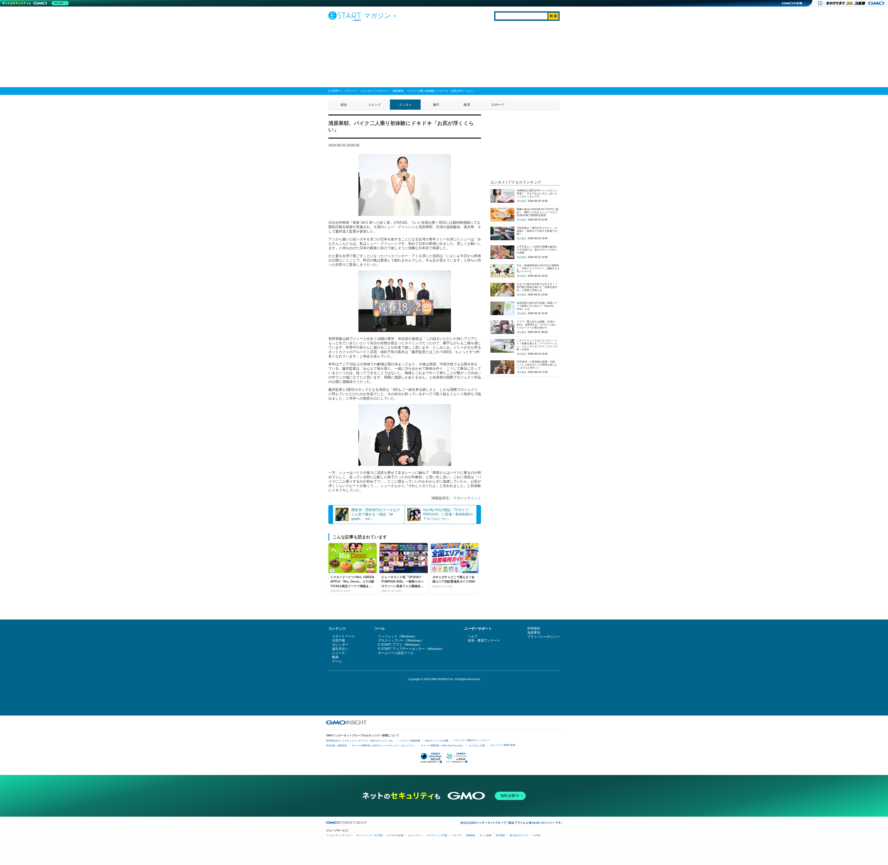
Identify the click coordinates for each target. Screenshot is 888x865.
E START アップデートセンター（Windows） (411, 649)
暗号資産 (500, 835)
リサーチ (456, 835)
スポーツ (497, 104)
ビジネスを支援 (395, 835)
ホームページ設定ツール (396, 653)
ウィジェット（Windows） (397, 636)
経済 (467, 104)
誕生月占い (340, 649)
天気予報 (338, 640)
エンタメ (367, 91)
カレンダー (340, 644)
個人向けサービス (519, 835)
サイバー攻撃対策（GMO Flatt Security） (442, 745)
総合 (344, 104)
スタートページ (343, 636)
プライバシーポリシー (543, 637)
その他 (536, 835)
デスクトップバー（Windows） (401, 640)
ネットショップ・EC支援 (369, 835)
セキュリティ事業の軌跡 (502, 745)
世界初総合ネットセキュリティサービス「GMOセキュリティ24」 (360, 740)
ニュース (338, 653)
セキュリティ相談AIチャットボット (471, 740)
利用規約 (533, 628)
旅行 (436, 104)
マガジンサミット (467, 498)
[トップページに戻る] (345, 16)
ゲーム (337, 661)
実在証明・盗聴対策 (336, 745)
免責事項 (533, 632)
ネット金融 (485, 835)
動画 (335, 657)
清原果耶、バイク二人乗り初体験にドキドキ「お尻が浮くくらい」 (434, 91)
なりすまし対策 (477, 745)
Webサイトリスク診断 (436, 740)
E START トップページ (342, 91)
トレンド (374, 104)
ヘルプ (473, 636)
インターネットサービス (339, 835)
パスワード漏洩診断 (409, 740)
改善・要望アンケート (484, 640)
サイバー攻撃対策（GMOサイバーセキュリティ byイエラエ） (384, 745)
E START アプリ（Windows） (400, 644)
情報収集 (470, 835)
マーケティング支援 (436, 835)
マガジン (381, 91)
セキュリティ (415, 835)
